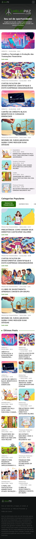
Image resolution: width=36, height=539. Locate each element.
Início (2, 506)
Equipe (17, 506)
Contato (23, 506)
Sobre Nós (10, 506)
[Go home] (5, 2)
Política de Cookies (6, 511)
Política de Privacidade (19, 508)
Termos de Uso (5, 508)
